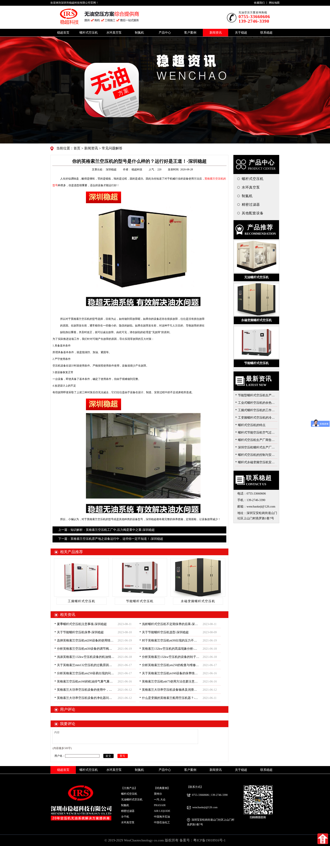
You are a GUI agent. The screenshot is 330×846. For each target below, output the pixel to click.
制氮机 (125, 805)
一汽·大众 (160, 799)
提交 (108, 755)
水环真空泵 (127, 822)
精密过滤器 (127, 811)
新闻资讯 (90, 148)
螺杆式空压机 (129, 793)
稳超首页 (63, 32)
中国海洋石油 (162, 816)
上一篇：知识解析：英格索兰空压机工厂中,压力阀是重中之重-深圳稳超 (106, 529)
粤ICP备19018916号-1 (209, 840)
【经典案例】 (162, 788)
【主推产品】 (129, 788)
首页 (77, 148)
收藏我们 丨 (261, 2)
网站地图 (274, 2)
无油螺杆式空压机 (131, 799)
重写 (122, 755)
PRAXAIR (160, 805)
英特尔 (158, 793)
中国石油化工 (162, 822)
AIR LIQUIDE (162, 811)
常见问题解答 (111, 148)
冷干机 (125, 816)
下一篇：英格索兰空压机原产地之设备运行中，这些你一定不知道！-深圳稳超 (110, 538)
